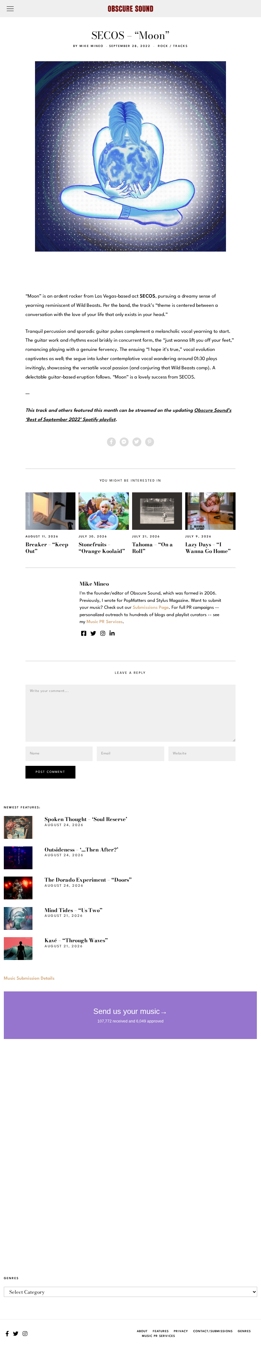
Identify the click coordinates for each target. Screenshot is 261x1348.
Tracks (180, 46)
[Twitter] (136, 441)
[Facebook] (111, 441)
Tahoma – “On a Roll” (152, 547)
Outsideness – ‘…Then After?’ (81, 849)
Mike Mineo (91, 46)
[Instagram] (103, 633)
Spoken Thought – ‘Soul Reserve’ (86, 819)
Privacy (181, 1331)
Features (161, 1331)
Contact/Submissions (213, 1331)
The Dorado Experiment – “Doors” (88, 880)
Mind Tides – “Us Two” (73, 910)
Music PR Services (158, 1336)
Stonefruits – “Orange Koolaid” (102, 547)
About (142, 1331)
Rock (163, 46)
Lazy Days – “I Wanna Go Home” (208, 547)
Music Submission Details (29, 978)
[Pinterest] (149, 441)
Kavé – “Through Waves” (76, 940)
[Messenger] (124, 441)
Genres (244, 1331)
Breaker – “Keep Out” (46, 547)
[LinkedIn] (112, 633)
